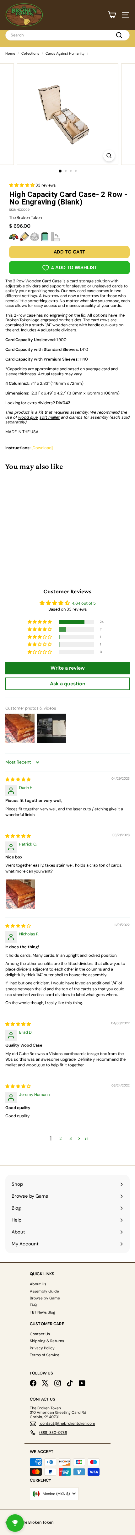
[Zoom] (109, 155)
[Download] (42, 447)
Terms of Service (44, 1355)
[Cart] (112, 15)
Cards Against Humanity (65, 53)
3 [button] (70, 1138)
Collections (30, 53)
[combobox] (67, 35)
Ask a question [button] (67, 683)
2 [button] (60, 1138)
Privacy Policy (42, 1348)
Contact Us (40, 1333)
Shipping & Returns (47, 1340)
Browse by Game (45, 1298)
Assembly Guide (44, 1291)
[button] (22, 185)
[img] (18, 779)
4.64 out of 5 (84, 603)
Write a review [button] (68, 668)
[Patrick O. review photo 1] (20, 894)
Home (10, 53)
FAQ (33, 1305)
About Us (38, 1284)
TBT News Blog (42, 1312)
